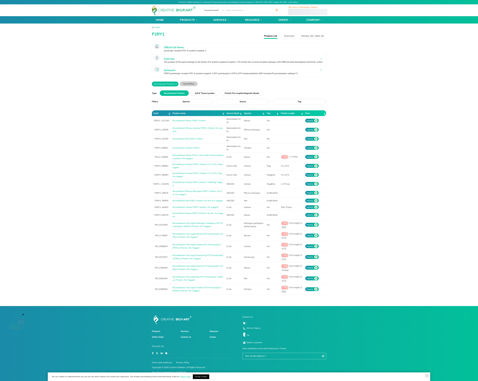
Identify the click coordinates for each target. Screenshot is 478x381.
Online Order (158, 337)
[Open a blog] (166, 353)
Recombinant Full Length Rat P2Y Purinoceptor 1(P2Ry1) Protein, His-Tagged (198, 278)
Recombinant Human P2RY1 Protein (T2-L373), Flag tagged (198, 166)
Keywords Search (212, 10)
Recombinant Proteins (174, 93)
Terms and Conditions (162, 362)
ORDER (283, 19)
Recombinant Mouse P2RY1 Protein (189, 120)
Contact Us (186, 337)
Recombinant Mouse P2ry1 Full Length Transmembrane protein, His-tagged (198, 157)
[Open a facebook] (152, 353)
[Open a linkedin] (162, 353)
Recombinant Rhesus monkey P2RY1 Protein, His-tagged (197, 129)
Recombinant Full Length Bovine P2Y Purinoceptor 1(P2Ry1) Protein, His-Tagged (198, 235)
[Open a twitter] (157, 353)
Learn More (292, 2)
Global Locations (254, 342)
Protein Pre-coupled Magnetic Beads (242, 93)
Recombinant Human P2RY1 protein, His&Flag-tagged (198, 184)
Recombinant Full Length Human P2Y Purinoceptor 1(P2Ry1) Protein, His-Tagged (197, 246)
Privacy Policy (185, 376)
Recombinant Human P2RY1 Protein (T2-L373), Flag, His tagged (197, 175)
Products (156, 331)
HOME (160, 19)
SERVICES (219, 19)
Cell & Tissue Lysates (204, 93)
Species (186, 101)
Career (213, 337)
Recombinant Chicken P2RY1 (186, 148)
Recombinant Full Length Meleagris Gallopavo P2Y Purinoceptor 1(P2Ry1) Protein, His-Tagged (198, 225)
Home (157, 27)
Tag (299, 101)
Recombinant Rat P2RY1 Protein (188, 138)
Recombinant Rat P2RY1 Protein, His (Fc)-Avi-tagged (198, 200)
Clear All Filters (188, 84)
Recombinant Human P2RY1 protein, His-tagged (195, 207)
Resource (214, 331)
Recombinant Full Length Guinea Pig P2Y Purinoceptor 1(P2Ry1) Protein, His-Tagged (198, 257)
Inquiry (310, 120)
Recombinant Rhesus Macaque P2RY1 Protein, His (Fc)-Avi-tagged (197, 193)
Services (185, 331)
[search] (277, 10)
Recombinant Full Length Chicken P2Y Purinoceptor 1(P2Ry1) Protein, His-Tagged (197, 289)
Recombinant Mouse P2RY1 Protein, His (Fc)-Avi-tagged (198, 215)
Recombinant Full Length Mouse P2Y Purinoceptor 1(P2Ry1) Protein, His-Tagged (198, 267)
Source (243, 101)
